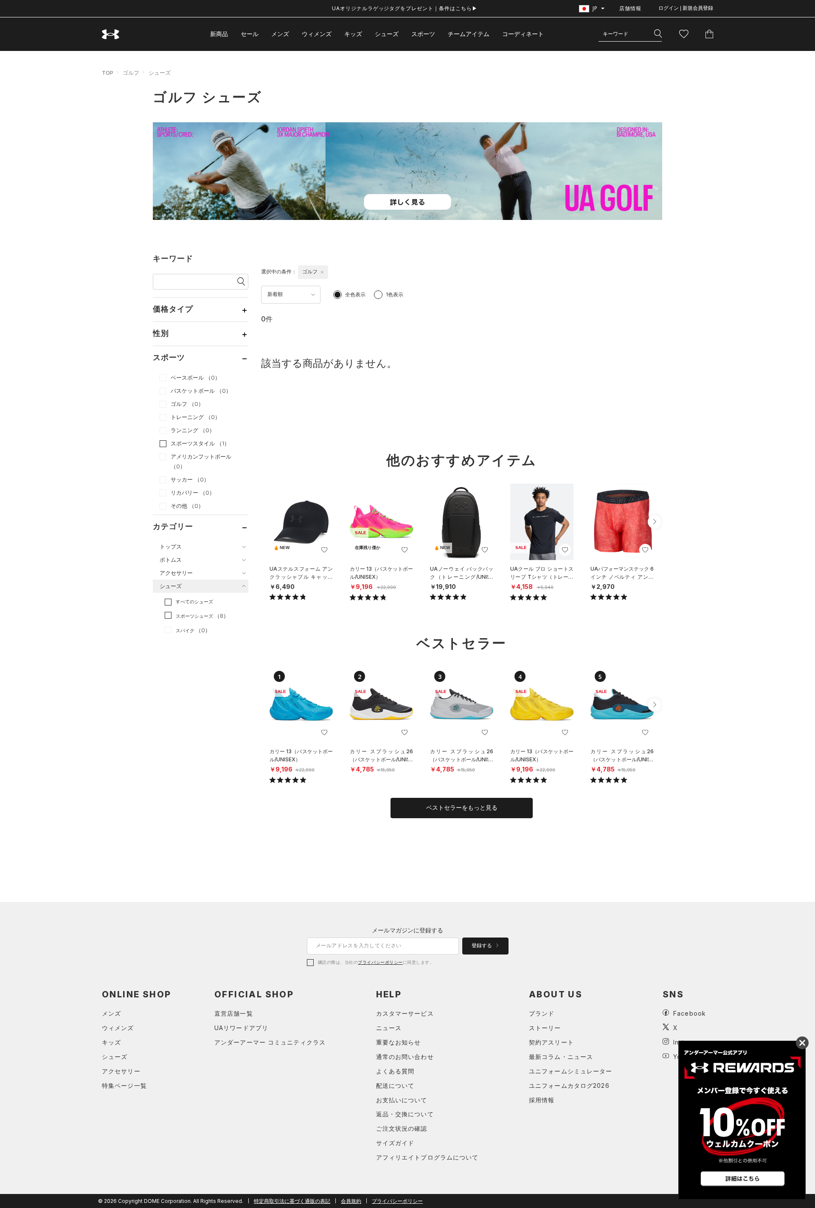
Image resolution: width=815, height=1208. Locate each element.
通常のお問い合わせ (405, 1056)
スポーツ (423, 33)
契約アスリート (551, 1042)
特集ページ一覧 (124, 1085)
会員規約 (351, 1201)
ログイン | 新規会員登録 (685, 8)
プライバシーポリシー (380, 962)
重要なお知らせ (398, 1042)
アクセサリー (121, 1071)
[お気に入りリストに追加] (324, 550)
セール (250, 33)
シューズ (387, 33)
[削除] (322, 272)
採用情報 (541, 1100)
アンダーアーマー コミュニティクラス (270, 1042)
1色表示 (394, 294)
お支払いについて (401, 1100)
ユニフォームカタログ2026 (569, 1085)
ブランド (541, 1013)
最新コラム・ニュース (561, 1056)
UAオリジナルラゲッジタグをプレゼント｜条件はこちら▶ (405, 8)
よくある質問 (395, 1071)
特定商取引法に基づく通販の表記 (292, 1201)
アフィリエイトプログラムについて (427, 1157)
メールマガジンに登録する (407, 930)
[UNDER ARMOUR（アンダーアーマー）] (111, 34)
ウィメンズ (317, 33)
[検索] (658, 34)
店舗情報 (630, 8)
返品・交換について (405, 1114)
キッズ (353, 33)
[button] (654, 522)
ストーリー (545, 1027)
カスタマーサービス (405, 1013)
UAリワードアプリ (241, 1027)
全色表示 (355, 294)
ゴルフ (131, 72)
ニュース (389, 1027)
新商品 (219, 33)
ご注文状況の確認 (401, 1128)
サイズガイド (395, 1142)
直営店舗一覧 (233, 1013)
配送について (395, 1085)
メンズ (280, 33)
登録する (482, 946)
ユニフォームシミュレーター (571, 1071)
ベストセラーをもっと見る (461, 807)
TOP (107, 72)
